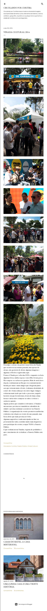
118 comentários (19, 548)
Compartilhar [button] (7, 443)
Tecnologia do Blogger (25, 604)
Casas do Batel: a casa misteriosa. (16, 543)
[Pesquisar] (42, 3)
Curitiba (14, 446)
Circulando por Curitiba (17, 8)
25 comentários (19, 590)
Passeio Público (22, 446)
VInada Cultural (33, 446)
